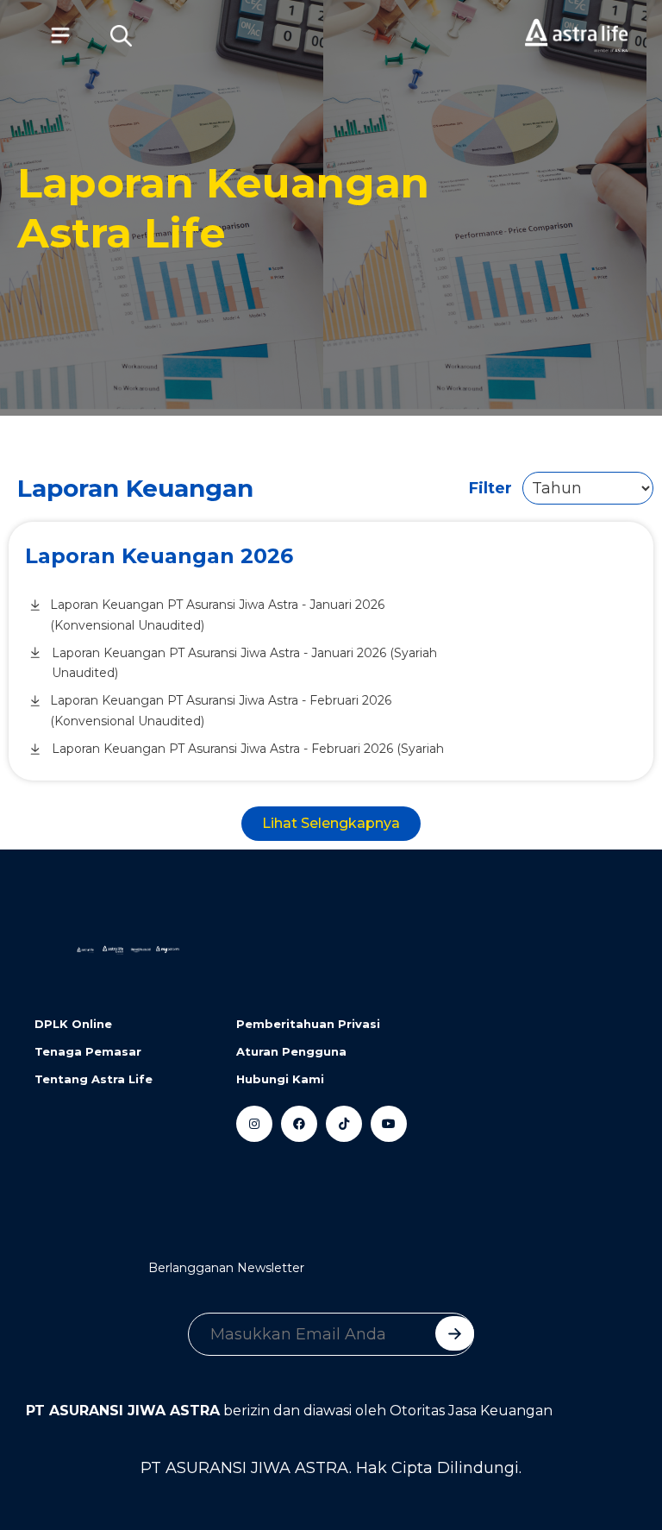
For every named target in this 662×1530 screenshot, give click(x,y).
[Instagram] (254, 1124)
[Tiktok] (344, 1124)
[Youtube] (389, 1124)
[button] (120, 35)
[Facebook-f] (299, 1124)
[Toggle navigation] (52, 35)
